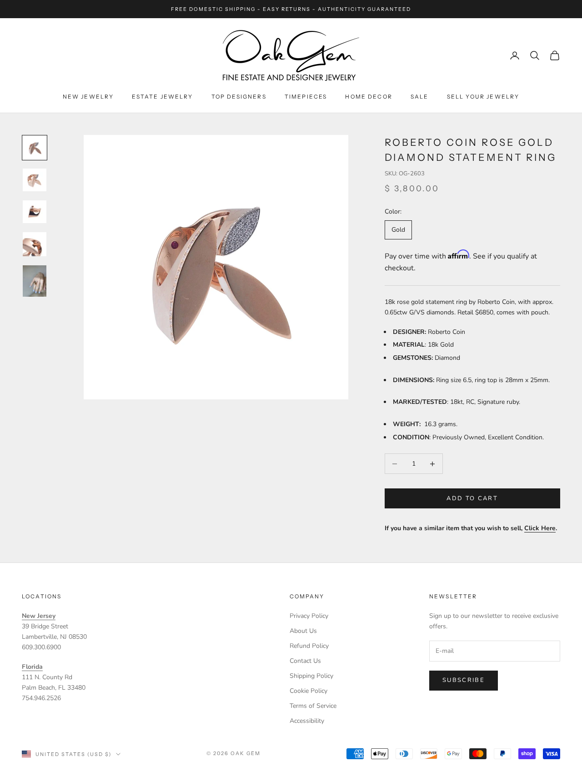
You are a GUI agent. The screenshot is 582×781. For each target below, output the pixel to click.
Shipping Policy (311, 676)
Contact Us (305, 661)
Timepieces (306, 96)
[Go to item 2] (34, 180)
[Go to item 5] (34, 281)
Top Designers (238, 96)
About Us (303, 631)
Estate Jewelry (162, 96)
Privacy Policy (309, 616)
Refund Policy (309, 646)
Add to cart (472, 498)
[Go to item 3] (34, 211)
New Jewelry (88, 96)
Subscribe (463, 680)
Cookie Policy (308, 690)
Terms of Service (313, 705)
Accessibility (307, 720)
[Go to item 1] (34, 147)
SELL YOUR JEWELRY (483, 96)
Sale (420, 96)
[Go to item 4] (34, 244)
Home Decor (368, 96)
